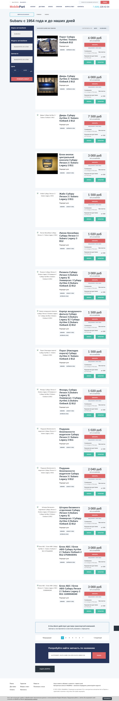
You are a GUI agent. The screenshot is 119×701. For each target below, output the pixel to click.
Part (17, 6)
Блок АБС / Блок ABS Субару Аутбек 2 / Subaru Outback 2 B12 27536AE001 (70, 550)
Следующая (98, 637)
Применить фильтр (23, 79)
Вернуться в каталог (23, 14)
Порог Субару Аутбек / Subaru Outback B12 (68, 40)
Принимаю (107, 698)
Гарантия (59, 6)
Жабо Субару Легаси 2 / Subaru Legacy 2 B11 (68, 196)
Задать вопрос (45, 669)
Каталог (32, 6)
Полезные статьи (39, 686)
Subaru (47, 14)
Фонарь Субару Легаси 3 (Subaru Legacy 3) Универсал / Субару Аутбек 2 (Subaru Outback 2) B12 (70, 397)
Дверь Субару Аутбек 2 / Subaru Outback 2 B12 (68, 79)
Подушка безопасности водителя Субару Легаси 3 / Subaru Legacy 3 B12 (69, 473)
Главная (39, 14)
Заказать (95, 44)
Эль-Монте (23, 2)
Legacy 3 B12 (70, 248)
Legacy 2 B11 (70, 173)
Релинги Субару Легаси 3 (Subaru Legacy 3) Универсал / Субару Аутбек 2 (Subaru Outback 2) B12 (70, 279)
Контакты (81, 6)
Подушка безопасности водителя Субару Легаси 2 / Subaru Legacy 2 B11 (69, 434)
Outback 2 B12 (70, 49)
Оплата (50, 6)
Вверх (116, 628)
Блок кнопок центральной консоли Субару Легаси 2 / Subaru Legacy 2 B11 (68, 160)
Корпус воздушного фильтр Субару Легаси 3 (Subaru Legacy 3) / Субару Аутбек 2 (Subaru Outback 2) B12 (70, 318)
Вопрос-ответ (69, 6)
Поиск (105, 2)
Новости (36, 683)
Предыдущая (47, 637)
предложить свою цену (94, 48)
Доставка (42, 6)
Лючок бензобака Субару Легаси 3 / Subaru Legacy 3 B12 (69, 237)
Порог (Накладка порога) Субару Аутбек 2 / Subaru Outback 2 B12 (68, 354)
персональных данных (31, 699)
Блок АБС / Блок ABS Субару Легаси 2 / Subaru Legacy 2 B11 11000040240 (70, 590)
